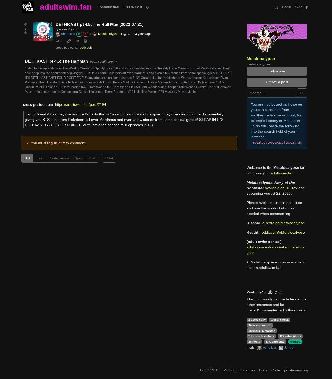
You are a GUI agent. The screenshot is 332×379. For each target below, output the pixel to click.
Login (286, 7)
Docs (263, 370)
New (79, 158)
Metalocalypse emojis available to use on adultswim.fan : (276, 265)
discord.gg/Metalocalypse (283, 223)
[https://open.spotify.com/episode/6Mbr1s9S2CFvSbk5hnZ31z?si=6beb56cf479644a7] (43, 31)
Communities (108, 7)
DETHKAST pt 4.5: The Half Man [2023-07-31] (99, 24)
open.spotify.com (67, 29)
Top (39, 158)
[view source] (85, 41)
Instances (247, 370)
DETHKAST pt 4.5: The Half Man (56, 61)
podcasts (86, 48)
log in (52, 143)
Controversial (59, 158)
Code (275, 370)
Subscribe (277, 71)
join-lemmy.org (296, 370)
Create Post (132, 7)
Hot (27, 158)
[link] (69, 41)
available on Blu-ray (281, 188)
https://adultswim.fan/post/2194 (80, 104)
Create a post (277, 82)
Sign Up (301, 7)
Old (92, 158)
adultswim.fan (66, 7)
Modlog (295, 341)
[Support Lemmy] (147, 7)
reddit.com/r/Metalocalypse (282, 232)
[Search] (276, 7)
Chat (109, 158)
